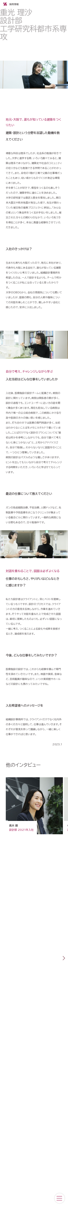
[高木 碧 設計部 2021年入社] (35, 836)
